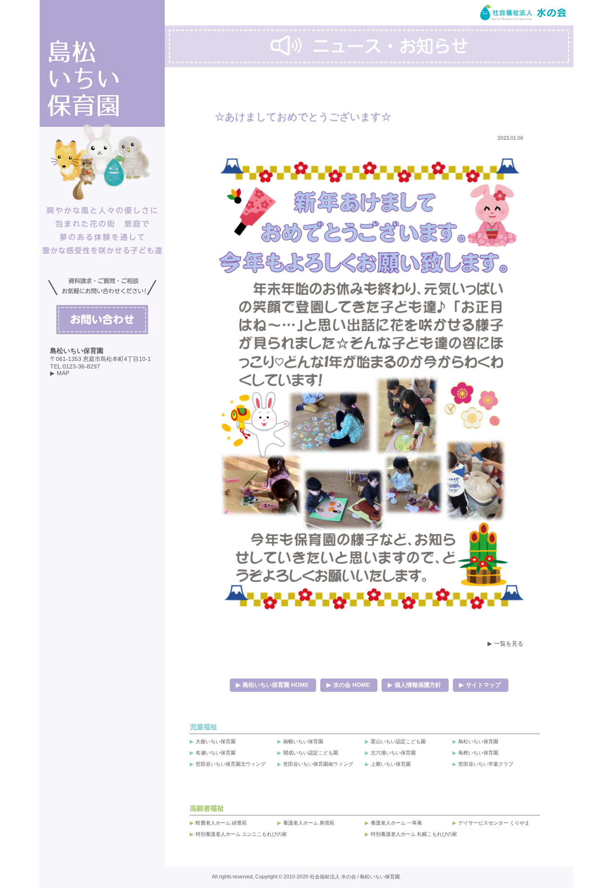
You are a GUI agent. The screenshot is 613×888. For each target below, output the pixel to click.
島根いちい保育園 (478, 753)
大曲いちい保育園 (216, 741)
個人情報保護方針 (417, 684)
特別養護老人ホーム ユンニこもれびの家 (241, 834)
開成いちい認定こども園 (310, 753)
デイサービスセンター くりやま (494, 823)
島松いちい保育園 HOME (276, 684)
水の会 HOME (351, 684)
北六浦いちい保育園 (393, 753)
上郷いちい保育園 (391, 764)
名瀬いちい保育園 (216, 753)
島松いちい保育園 (478, 741)
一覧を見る (508, 643)
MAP (63, 373)
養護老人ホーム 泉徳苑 (308, 823)
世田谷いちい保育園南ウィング (318, 764)
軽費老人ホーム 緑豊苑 (221, 823)
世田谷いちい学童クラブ (485, 764)
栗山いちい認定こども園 (398, 741)
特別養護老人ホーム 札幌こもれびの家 (414, 834)
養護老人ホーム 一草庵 (396, 823)
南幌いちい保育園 (303, 741)
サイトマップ (483, 684)
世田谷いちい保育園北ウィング (231, 764)
